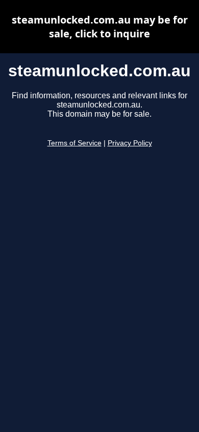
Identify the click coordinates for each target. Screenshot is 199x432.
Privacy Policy (130, 143)
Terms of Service (74, 143)
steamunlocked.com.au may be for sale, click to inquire (100, 26)
